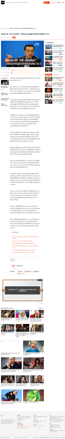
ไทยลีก (59, 427)
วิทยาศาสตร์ (55, 417)
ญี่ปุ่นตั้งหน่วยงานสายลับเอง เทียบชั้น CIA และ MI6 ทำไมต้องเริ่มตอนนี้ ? (5, 93)
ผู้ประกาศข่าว (45, 416)
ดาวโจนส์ (62, 420)
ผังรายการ (35, 417)
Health (40, 421)
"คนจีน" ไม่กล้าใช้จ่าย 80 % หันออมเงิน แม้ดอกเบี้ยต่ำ (23, 243)
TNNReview (62, 430)
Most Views (48, 74)
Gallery (61, 421)
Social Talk (59, 417)
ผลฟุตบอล (51, 424)
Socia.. (60, 97)
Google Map (19, 420)
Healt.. (60, 86)
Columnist (41, 425)
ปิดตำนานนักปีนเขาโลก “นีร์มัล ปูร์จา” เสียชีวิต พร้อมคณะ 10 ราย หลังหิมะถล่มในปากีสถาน (4, 86)
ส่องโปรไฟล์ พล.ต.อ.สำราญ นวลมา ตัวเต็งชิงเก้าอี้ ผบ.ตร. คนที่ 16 (58, 78)
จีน (23, 273)
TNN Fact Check (52, 420)
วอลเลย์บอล (58, 426)
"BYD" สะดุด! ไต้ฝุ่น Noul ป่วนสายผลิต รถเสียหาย (58, 51)
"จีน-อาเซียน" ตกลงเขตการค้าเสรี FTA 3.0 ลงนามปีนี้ (23, 252)
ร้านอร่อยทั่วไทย (52, 430)
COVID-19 (51, 421)
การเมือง (51, 417)
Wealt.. (60, 54)
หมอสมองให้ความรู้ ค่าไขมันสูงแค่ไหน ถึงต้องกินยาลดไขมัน (58, 83)
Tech (60, 48)
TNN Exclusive (58, 416)
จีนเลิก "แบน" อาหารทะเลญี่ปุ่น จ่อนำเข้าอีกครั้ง (22, 241)
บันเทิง (55, 419)
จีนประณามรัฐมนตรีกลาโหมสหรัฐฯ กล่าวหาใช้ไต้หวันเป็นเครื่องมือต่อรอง (25, 237)
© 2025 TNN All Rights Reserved (56, 437)
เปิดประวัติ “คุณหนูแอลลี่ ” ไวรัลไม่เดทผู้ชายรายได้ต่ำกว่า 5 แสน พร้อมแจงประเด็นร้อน (58, 95)
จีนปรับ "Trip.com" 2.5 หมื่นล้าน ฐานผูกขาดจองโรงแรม (58, 62)
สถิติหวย (54, 431)
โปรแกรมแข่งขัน (56, 424)
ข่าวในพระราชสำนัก (52, 416)
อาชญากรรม (52, 419)
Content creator (36, 425)
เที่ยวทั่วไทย (57, 430)
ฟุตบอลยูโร (51, 427)
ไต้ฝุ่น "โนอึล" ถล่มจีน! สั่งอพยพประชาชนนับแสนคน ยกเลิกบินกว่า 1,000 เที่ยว (58, 68)
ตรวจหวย (51, 431)
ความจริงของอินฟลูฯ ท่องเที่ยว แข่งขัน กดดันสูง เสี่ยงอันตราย (5, 99)
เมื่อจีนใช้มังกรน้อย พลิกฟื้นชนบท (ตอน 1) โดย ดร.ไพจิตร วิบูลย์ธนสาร (25, 246)
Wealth (37, 421)
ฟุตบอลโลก (55, 427)
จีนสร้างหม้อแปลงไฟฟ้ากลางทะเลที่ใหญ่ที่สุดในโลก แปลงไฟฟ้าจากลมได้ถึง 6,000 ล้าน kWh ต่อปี (58, 46)
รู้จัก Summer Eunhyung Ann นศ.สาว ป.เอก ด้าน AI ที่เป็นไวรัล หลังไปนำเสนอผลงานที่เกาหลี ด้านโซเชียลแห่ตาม (58, 100)
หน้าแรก (2, 28)
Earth (60, 71)
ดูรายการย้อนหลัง (40, 416)
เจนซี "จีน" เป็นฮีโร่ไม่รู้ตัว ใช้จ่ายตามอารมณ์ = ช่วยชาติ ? (24, 250)
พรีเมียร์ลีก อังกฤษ (53, 426)
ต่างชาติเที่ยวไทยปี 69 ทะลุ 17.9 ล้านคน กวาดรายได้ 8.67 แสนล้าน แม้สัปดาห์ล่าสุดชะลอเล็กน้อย (58, 57)
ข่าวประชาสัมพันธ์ (56, 421)
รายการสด (35, 416)
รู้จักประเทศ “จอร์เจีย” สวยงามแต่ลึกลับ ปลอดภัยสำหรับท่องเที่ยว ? (4, 104)
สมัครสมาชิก (59, 2)
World (6, 28)
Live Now (47, 2)
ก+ (8, 72)
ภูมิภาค (58, 419)
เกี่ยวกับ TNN (36, 437)
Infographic (58, 420)
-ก (1, 72)
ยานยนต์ (61, 419)
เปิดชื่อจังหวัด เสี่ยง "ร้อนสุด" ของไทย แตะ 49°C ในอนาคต (58, 89)
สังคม (63, 416)
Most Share (56, 74)
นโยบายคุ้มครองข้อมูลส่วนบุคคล (45, 437)
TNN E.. (60, 59)
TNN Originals (35, 422)
